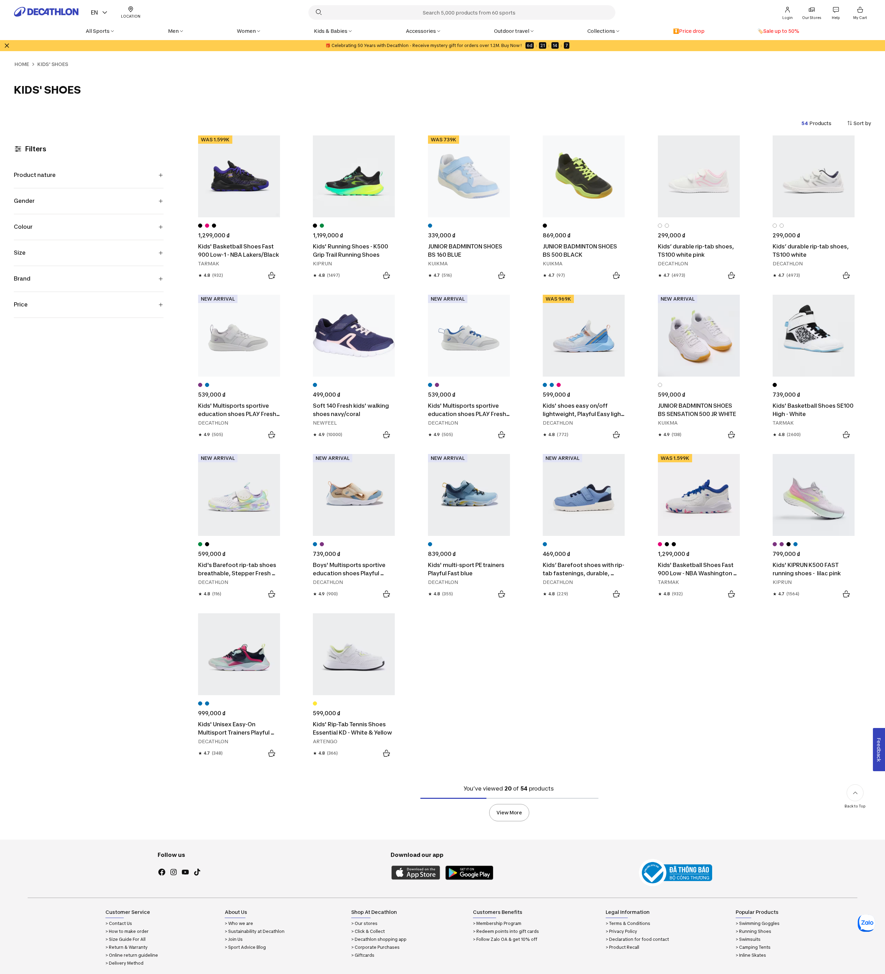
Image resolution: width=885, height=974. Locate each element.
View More (509, 812)
